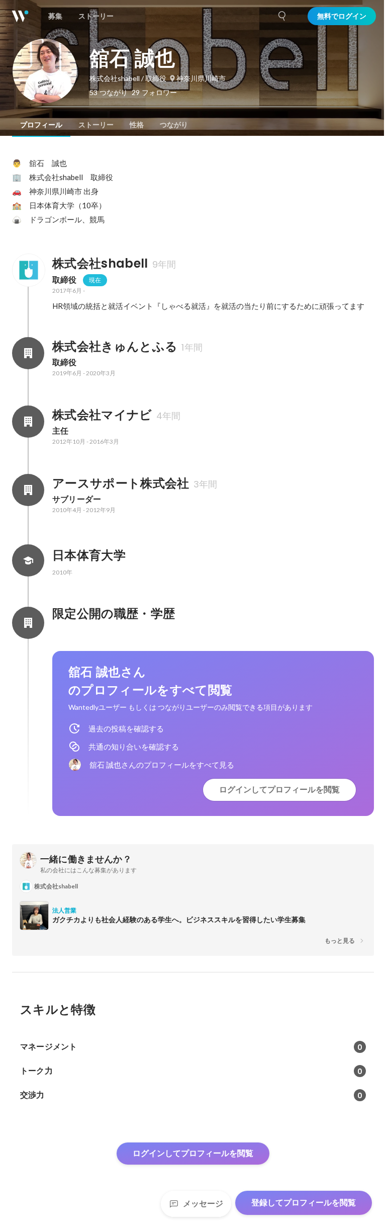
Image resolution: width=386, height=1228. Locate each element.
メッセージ (203, 1203)
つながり (174, 125)
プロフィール (41, 125)
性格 (137, 125)
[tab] (41, 125)
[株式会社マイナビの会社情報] (28, 421)
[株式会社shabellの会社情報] (28, 270)
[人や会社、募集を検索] (282, 16)
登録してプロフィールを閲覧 (303, 1202)
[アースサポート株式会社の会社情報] (28, 490)
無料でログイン (341, 16)
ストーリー (96, 125)
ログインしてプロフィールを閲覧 (279, 789)
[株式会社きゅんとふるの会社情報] (28, 353)
